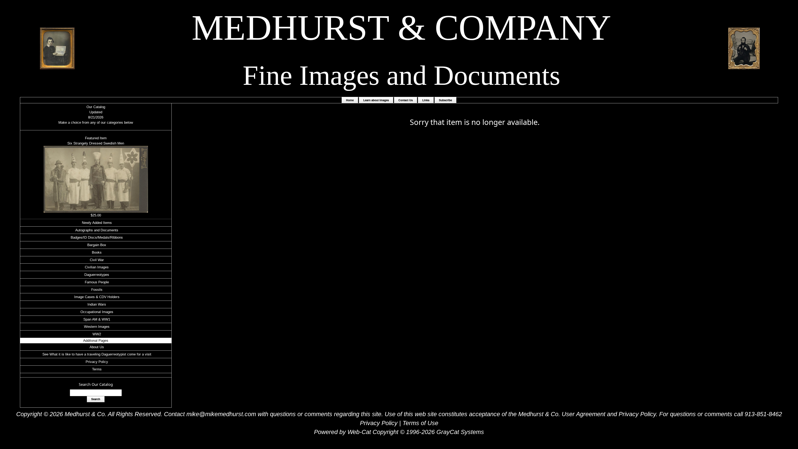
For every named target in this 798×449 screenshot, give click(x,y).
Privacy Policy (97, 362)
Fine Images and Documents (401, 75)
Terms (97, 369)
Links (425, 100)
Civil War (97, 260)
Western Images (97, 326)
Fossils (96, 289)
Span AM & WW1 (96, 319)
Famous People (97, 282)
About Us (97, 347)
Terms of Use (420, 423)
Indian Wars (96, 304)
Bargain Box (96, 245)
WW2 (96, 334)
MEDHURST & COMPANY (401, 27)
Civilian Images (97, 267)
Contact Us (405, 100)
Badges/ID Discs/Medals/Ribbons (97, 237)
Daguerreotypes (96, 274)
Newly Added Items (97, 222)
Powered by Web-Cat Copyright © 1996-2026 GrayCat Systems (399, 432)
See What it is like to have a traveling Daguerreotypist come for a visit (96, 354)
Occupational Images (96, 312)
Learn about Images (376, 100)
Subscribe (445, 100)
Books (97, 252)
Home (350, 100)
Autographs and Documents (96, 230)
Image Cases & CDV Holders (96, 297)
